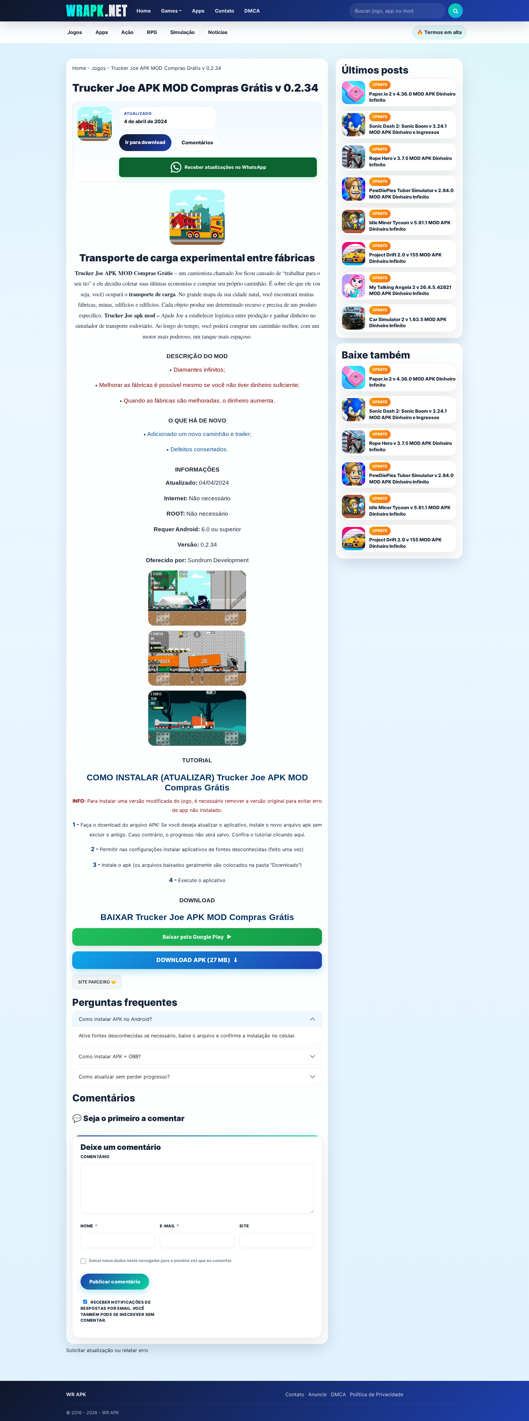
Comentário (95, 1156)
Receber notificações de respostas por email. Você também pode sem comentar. (118, 1311)
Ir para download (145, 142)
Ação (127, 32)
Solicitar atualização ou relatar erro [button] (107, 1350)
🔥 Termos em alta (439, 32)
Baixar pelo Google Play (193, 937)
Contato (224, 11)
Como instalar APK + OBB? (110, 1056)
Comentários (197, 142)
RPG (152, 32)
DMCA (252, 11)
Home (144, 11)
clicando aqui (288, 835)
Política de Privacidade (376, 1394)
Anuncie (317, 1394)
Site (244, 1225)
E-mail (169, 1225)
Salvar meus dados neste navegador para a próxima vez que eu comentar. (160, 1260)
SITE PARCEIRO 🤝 (97, 981)
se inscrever (128, 1314)
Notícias (217, 32)
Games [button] (169, 11)
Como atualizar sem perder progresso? (124, 1077)
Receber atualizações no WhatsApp (225, 167)
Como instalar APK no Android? (115, 1019)
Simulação (182, 32)
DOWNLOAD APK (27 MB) (193, 960)
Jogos (74, 32)
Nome (89, 1225)
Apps (198, 11)
